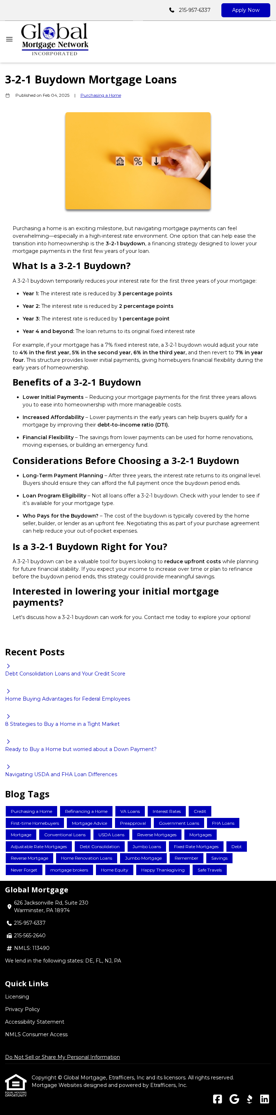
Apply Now (245, 10)
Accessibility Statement (34, 1022)
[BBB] (249, 1099)
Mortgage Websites (57, 1085)
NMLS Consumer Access (36, 1034)
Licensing (17, 996)
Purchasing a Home (100, 95)
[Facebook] (217, 1099)
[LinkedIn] (264, 1099)
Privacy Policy (22, 1009)
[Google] (234, 1099)
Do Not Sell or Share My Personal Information (62, 1057)
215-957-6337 (195, 10)
